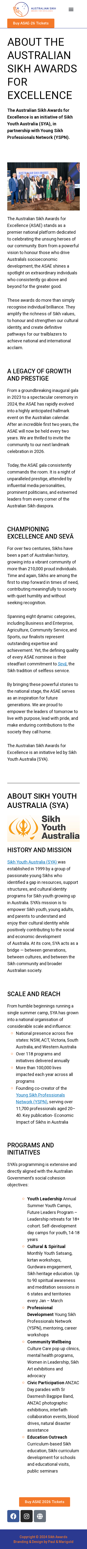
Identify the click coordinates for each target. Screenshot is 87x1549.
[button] (71, 9)
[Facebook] (13, 1516)
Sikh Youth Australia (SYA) (32, 862)
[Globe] (40, 1516)
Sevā (62, 663)
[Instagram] (27, 1516)
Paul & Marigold (60, 1542)
